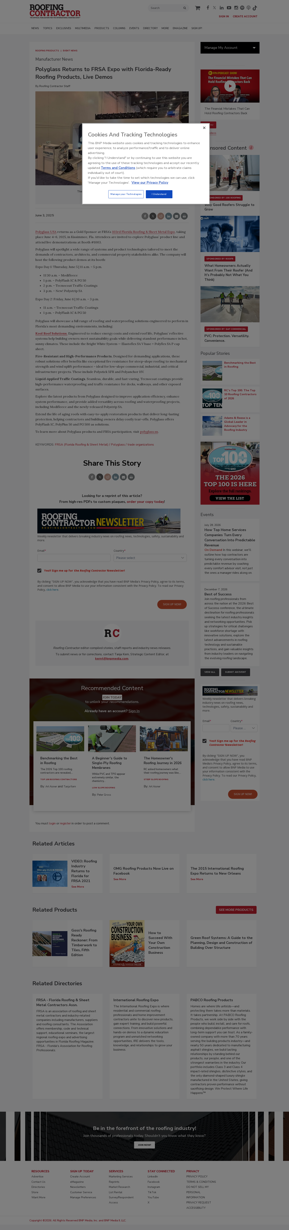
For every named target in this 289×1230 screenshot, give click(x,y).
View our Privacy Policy (150, 182)
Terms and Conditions (118, 168)
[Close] (204, 127)
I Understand (159, 194)
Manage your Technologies (126, 194)
